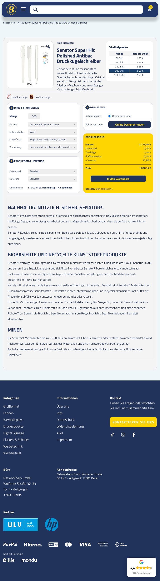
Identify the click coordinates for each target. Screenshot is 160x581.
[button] (48, 49)
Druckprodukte (13, 426)
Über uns (63, 406)
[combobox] (86, 9)
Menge (13, 116)
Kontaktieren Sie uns (133, 422)
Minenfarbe (15, 139)
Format (13, 124)
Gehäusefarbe (16, 132)
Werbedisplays (13, 419)
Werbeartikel (12, 452)
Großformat (11, 406)
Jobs (59, 412)
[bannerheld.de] (11, 9)
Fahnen (8, 412)
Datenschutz (65, 419)
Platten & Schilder (16, 439)
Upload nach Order (121, 116)
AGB (60, 432)
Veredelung (15, 147)
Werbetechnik (13, 446)
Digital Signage (13, 432)
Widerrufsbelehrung (70, 426)
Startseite (9, 23)
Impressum (64, 439)
